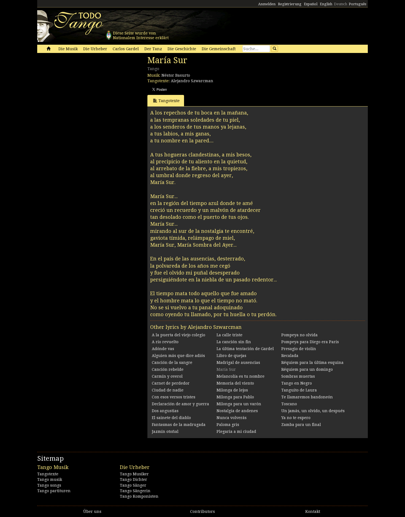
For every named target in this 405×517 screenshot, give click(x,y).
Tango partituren (54, 491)
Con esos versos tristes (173, 397)
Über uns (92, 511)
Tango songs (49, 485)
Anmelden (267, 4)
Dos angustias (165, 411)
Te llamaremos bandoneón (307, 397)
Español (310, 4)
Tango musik (49, 479)
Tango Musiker (134, 474)
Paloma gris (228, 424)
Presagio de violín (298, 349)
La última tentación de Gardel (245, 349)
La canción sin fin (234, 342)
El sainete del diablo (171, 417)
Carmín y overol (167, 376)
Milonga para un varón (239, 404)
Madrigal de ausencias (238, 362)
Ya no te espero (295, 417)
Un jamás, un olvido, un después (313, 411)
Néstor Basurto (175, 75)
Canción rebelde (167, 369)
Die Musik (68, 49)
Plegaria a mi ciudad (236, 431)
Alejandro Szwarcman (192, 81)
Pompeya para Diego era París (310, 342)
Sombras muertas (298, 376)
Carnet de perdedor (171, 383)
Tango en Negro (296, 383)
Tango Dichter (133, 479)
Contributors (202, 511)
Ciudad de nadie (167, 390)
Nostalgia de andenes (237, 411)
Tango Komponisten (139, 496)
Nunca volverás (232, 417)
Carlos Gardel (126, 49)
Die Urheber (95, 49)
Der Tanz (153, 49)
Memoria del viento (235, 383)
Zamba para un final (301, 424)
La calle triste (229, 335)
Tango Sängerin (135, 491)
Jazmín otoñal (165, 431)
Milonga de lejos (232, 390)
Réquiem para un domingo (307, 369)
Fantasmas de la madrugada (179, 424)
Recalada (289, 355)
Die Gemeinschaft (219, 49)
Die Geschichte (182, 49)
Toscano (289, 404)
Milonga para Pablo (235, 397)
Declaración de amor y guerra (180, 404)
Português (357, 4)
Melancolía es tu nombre (240, 376)
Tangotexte (169, 100)
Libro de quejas (231, 355)
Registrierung (289, 4)
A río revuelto (165, 342)
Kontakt (312, 511)
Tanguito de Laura (299, 390)
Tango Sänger (133, 485)
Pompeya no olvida (299, 335)
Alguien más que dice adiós (178, 355)
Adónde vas (163, 349)
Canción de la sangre (172, 362)
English (326, 4)
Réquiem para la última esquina (312, 362)
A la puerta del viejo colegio (178, 335)
